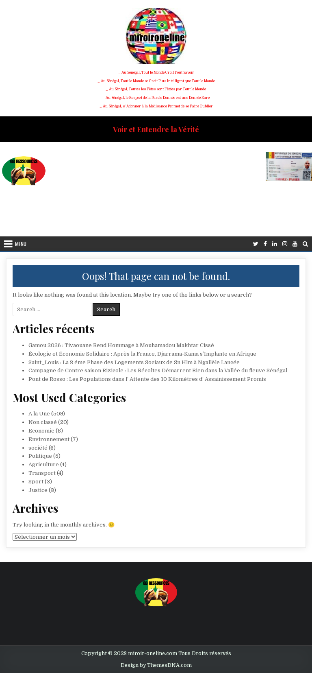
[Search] (305, 243)
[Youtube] (294, 243)
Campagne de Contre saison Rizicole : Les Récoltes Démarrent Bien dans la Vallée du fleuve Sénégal (157, 370)
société (38, 448)
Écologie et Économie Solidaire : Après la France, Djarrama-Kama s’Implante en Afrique (142, 354)
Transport (42, 473)
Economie (41, 431)
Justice (38, 490)
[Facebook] (265, 243)
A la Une (39, 414)
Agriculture (43, 464)
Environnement (48, 439)
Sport (35, 482)
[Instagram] (284, 243)
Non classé (42, 422)
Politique (40, 456)
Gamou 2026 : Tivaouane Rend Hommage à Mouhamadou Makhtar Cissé (121, 345)
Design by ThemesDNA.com (156, 665)
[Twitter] (255, 243)
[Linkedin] (274, 243)
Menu (20, 244)
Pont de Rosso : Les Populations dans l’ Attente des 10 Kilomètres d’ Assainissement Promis (147, 379)
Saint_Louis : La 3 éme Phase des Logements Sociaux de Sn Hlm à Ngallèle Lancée (134, 362)
